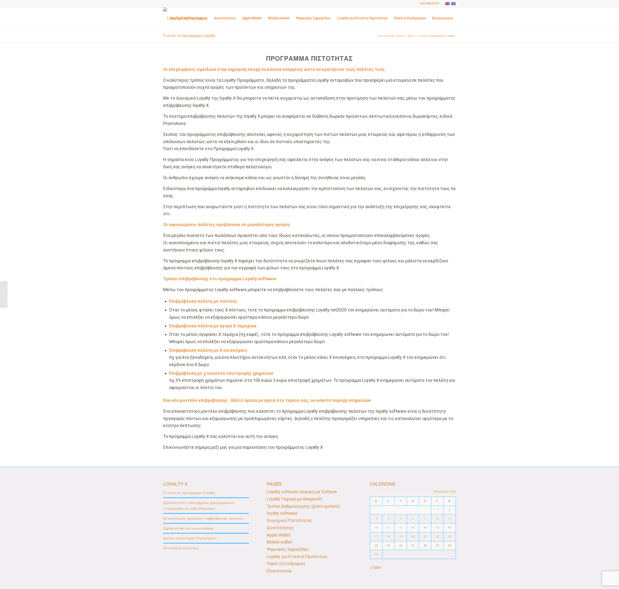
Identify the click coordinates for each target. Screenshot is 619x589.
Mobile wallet (279, 542)
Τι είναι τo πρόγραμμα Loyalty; (189, 35)
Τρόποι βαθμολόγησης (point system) (303, 506)
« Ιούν (375, 567)
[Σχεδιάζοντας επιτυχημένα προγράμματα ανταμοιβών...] (3, 294)
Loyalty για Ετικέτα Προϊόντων (297, 556)
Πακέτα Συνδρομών (286, 563)
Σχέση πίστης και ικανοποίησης (188, 528)
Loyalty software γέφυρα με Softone (302, 491)
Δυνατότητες (280, 527)
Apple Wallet (278, 534)
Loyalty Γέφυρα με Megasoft (294, 498)
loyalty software (282, 513)
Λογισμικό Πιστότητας (289, 520)
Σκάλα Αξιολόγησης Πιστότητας (190, 538)
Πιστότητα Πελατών (181, 547)
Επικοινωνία (279, 570)
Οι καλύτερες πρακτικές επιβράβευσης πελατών (203, 518)
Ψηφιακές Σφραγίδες (288, 549)
